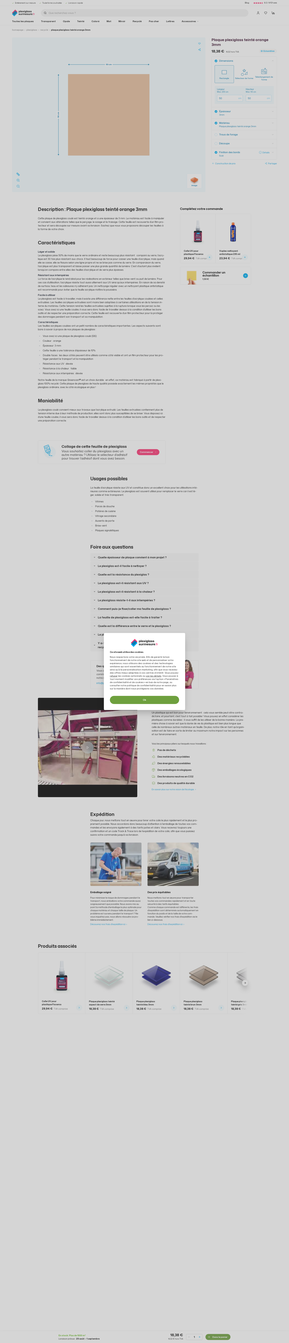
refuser (114, 676)
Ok (144, 699)
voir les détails (153, 676)
